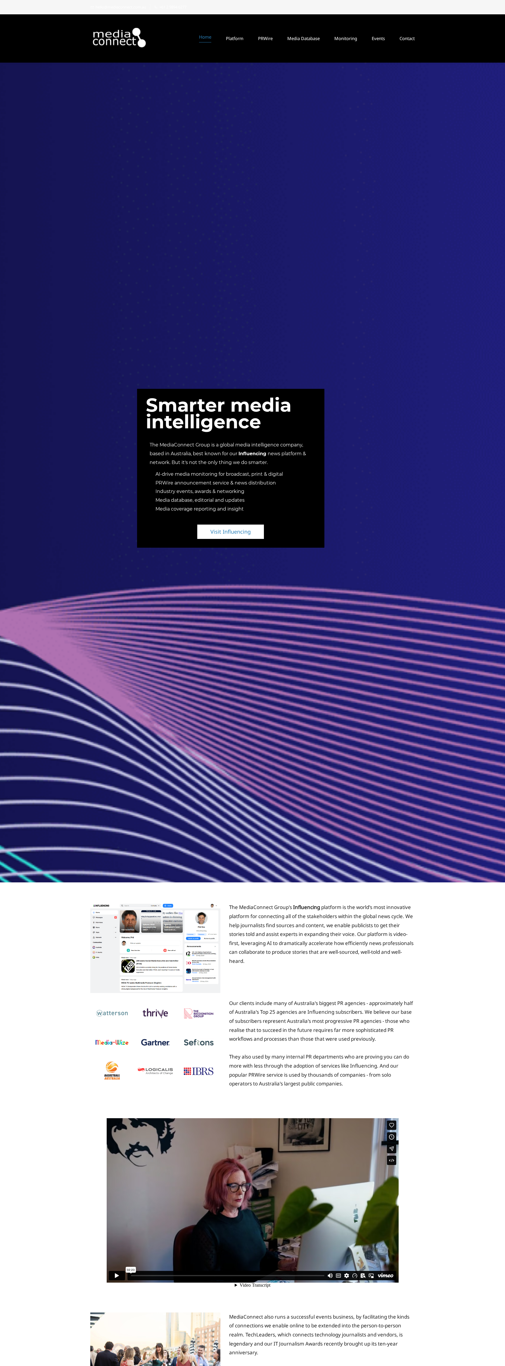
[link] (155, 907)
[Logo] (119, 38)
